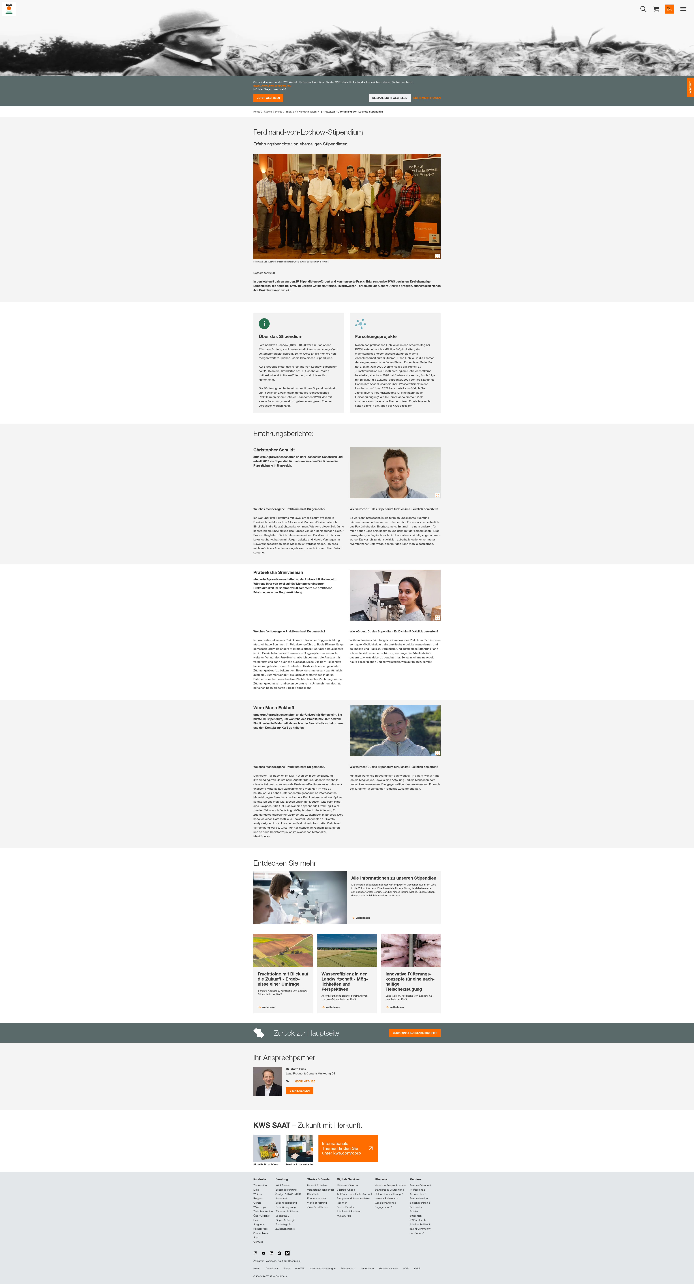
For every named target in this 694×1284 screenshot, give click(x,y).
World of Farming (317, 1202)
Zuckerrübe (260, 1185)
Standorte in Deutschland (389, 1189)
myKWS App (344, 1215)
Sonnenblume (261, 1233)
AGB (406, 1268)
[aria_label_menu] (683, 9)
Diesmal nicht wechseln (389, 97)
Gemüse (258, 1241)
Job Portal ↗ (417, 1233)
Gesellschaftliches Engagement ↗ (385, 1205)
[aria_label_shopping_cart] (656, 8)
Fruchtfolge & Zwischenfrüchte (285, 1226)
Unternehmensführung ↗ (389, 1194)
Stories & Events (318, 1179)
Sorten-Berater (345, 1207)
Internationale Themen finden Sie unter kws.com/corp (341, 1148)
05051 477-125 (305, 1081)
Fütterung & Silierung (287, 1211)
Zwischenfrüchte (263, 1211)
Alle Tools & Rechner (349, 1211)
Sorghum (258, 1224)
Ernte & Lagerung (285, 1207)
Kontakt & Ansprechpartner (390, 1185)
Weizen (257, 1194)
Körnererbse (260, 1228)
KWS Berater (282, 1185)
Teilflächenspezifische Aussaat (354, 1194)
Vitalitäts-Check (346, 1189)
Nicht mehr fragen (427, 97)
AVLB (417, 1268)
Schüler (414, 1211)
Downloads (272, 1268)
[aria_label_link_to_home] (9, 8)
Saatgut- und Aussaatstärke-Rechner (353, 1200)
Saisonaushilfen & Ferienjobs (420, 1205)
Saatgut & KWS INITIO (288, 1194)
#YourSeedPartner (317, 1207)
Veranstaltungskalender (320, 1189)
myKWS (299, 1268)
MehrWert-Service (347, 1185)
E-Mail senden (300, 1090)
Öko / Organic (261, 1215)
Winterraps (259, 1207)
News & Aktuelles (317, 1185)
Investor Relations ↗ (386, 1198)
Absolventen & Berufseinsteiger (419, 1196)
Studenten (416, 1215)
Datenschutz (348, 1268)
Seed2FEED (282, 1215)
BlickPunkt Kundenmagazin (316, 1196)
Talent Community (420, 1228)
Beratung (281, 1179)
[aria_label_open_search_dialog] (643, 9)
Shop (287, 1268)
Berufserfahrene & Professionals (420, 1187)
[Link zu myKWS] (669, 9)
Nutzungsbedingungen (323, 1268)
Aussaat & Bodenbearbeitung (286, 1200)
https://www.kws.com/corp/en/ (272, 85)
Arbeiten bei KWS (420, 1224)
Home (256, 1268)
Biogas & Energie (285, 1220)
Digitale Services (348, 1179)
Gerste (257, 1202)
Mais (256, 1189)
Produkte (259, 1179)
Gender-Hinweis (388, 1268)
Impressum (367, 1268)
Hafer (256, 1220)
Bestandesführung (286, 1189)
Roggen (257, 1198)
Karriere (415, 1179)
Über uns (381, 1179)
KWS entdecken (419, 1220)
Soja (255, 1237)
